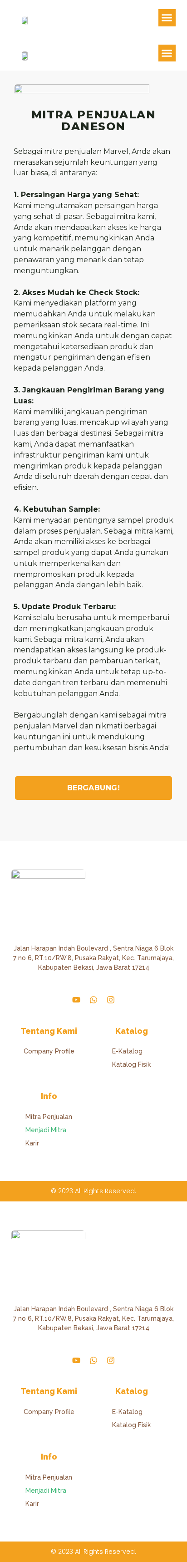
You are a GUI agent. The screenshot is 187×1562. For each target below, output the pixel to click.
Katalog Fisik (131, 1064)
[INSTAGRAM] (111, 1000)
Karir (32, 1143)
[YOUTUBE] (76, 1000)
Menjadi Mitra (45, 1130)
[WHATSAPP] (93, 1000)
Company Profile (49, 1051)
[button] (167, 17)
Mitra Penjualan (48, 1116)
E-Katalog (127, 1051)
